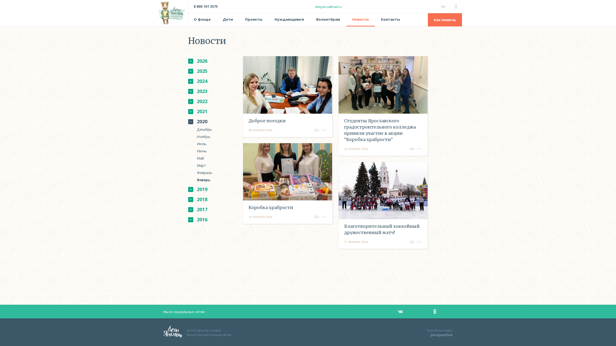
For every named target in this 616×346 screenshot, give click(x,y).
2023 (202, 91)
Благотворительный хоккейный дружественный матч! (382, 229)
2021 (202, 111)
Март (201, 165)
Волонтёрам (328, 19)
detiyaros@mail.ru (328, 7)
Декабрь (204, 129)
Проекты (253, 19)
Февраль (204, 172)
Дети (228, 19)
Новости (360, 19)
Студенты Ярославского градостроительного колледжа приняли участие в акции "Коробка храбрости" (380, 130)
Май (200, 158)
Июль (201, 143)
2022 (202, 101)
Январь (203, 179)
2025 (202, 71)
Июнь (202, 150)
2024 (202, 81)
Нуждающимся (289, 19)
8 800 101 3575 (206, 6)
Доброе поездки (267, 121)
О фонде (202, 19)
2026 (202, 61)
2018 (202, 199)
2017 (202, 209)
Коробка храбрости (271, 207)
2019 (202, 189)
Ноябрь (203, 136)
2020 (202, 121)
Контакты (390, 19)
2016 (202, 219)
